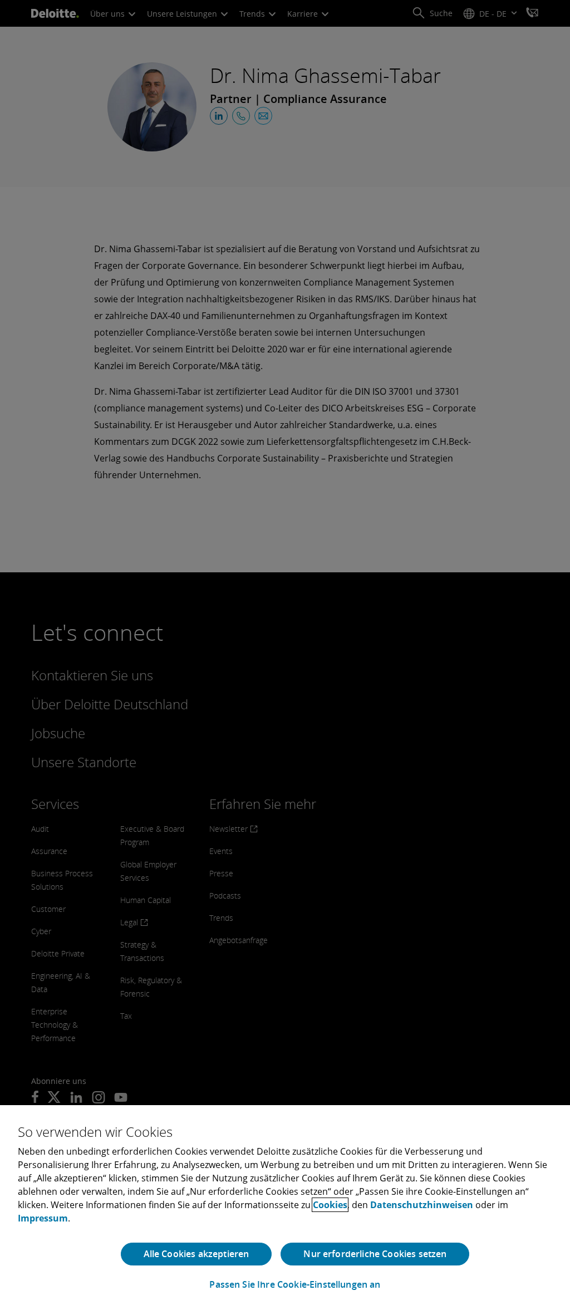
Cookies (330, 1205)
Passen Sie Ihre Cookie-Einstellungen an (294, 1284)
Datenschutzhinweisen (421, 1205)
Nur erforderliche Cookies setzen (374, 1254)
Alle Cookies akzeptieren (196, 1254)
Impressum (43, 1218)
